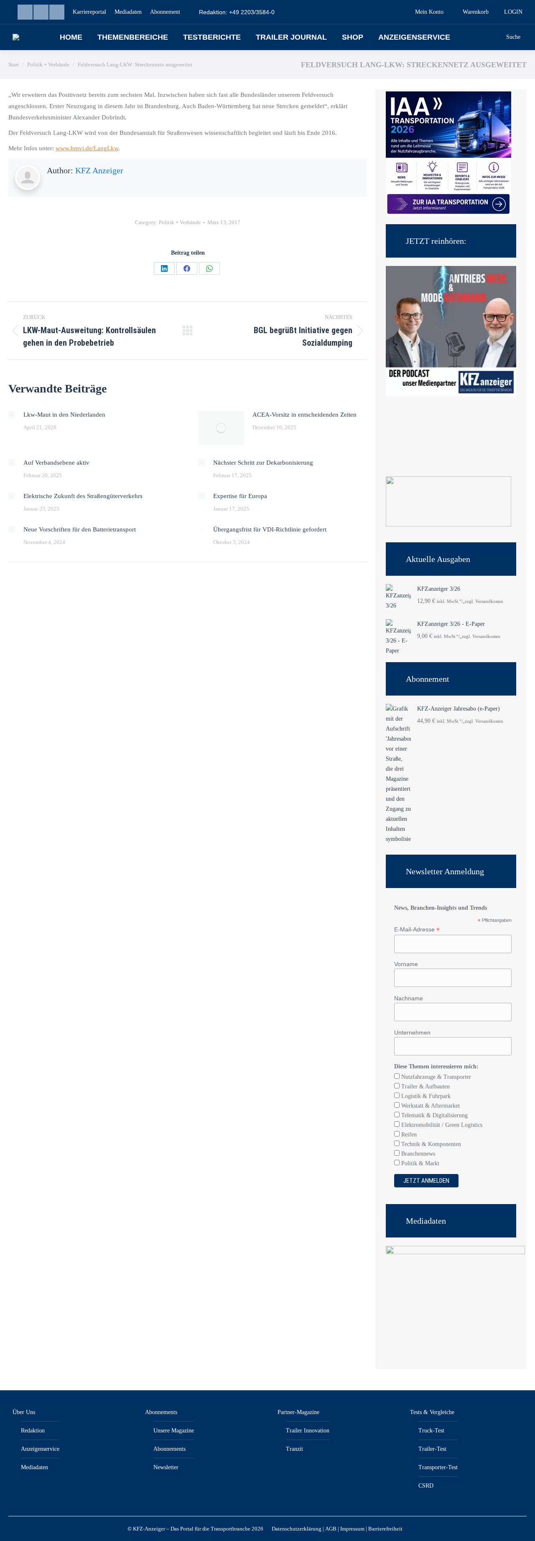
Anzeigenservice (40, 1449)
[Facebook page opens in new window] (40, 12)
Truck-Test (431, 1430)
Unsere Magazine (173, 1430)
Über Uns (24, 1412)
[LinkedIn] (164, 268)
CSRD (425, 1486)
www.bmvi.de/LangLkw (87, 148)
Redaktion (33, 1430)
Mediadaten (34, 1467)
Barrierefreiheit (385, 1529)
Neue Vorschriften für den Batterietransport (79, 529)
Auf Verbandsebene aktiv (56, 462)
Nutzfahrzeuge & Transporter (435, 1077)
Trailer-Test (432, 1449)
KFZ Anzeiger (99, 170)
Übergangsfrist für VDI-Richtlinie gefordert (269, 529)
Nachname (408, 998)
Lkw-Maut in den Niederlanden (64, 414)
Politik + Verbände (180, 222)
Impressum (352, 1529)
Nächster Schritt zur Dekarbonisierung (263, 462)
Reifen (408, 1134)
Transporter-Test (438, 1467)
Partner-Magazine (298, 1412)
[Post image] (11, 414)
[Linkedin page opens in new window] (25, 12)
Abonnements (161, 1412)
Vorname (406, 964)
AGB (330, 1529)
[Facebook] (186, 268)
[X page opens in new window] (56, 12)
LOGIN (513, 12)
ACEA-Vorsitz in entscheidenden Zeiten (304, 414)
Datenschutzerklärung (296, 1529)
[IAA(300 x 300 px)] (448, 215)
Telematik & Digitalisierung (434, 1115)
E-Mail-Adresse (417, 930)
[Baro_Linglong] (448, 524)
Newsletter (165, 1467)
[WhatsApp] (209, 268)
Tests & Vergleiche (432, 1412)
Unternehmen (412, 1032)
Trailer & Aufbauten (425, 1086)
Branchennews (417, 1154)
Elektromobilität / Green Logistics (441, 1125)
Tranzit (294, 1449)
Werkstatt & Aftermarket (430, 1106)
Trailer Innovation (307, 1430)
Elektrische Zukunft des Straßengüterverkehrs (83, 496)
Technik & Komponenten (430, 1144)
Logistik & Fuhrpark (425, 1096)
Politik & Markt (419, 1163)
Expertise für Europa (240, 496)
